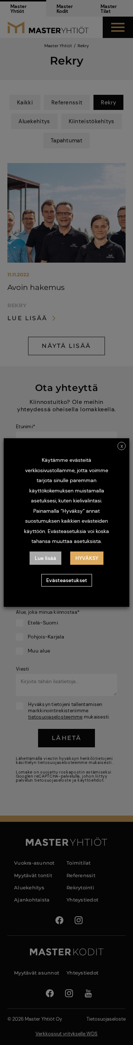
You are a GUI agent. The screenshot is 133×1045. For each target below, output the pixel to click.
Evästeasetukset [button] (66, 580)
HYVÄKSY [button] (86, 558)
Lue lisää (45, 558)
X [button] (121, 446)
